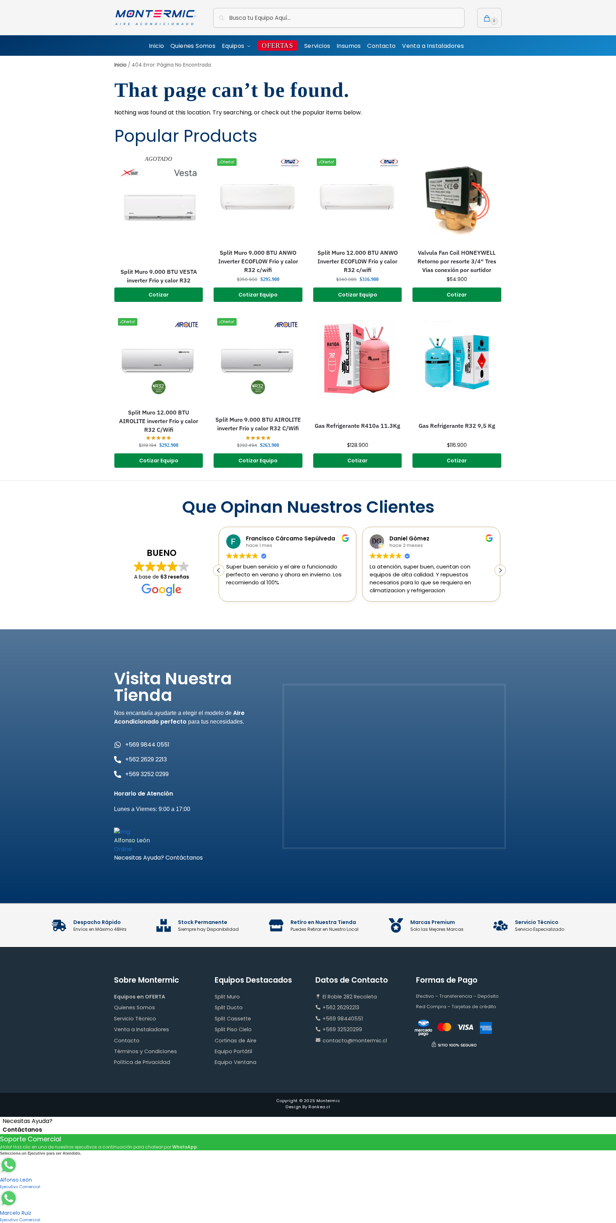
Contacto (127, 1040)
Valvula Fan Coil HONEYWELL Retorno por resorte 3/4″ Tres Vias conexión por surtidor (456, 261)
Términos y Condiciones (145, 1051)
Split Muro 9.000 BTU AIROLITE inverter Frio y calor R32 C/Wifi (258, 424)
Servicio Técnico (135, 1018)
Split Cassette (233, 1018)
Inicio (120, 65)
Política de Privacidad (142, 1062)
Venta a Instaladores (141, 1029)
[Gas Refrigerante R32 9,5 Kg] (456, 358)
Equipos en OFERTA (139, 996)
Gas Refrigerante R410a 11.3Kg (357, 425)
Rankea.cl (319, 1107)
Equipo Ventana (235, 1062)
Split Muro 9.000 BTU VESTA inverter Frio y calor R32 (158, 276)
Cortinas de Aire (235, 1040)
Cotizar (159, 294)
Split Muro (227, 996)
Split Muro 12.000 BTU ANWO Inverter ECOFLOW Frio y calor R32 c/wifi (358, 261)
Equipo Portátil (233, 1051)
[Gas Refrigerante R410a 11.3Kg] (357, 358)
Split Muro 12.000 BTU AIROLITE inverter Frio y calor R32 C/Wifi (158, 421)
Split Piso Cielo (233, 1029)
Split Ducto (229, 1007)
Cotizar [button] (457, 294)
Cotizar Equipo (258, 294)
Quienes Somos (134, 1007)
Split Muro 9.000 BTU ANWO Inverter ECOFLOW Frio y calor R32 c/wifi (258, 261)
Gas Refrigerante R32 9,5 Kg (457, 425)
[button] (489, 18)
